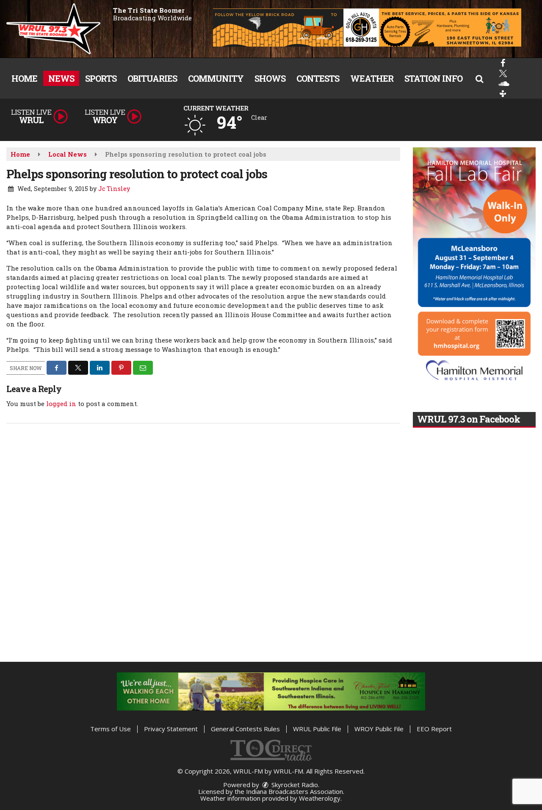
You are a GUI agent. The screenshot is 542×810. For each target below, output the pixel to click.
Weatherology (319, 798)
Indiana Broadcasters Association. (295, 791)
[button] (479, 78)
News (61, 78)
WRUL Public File (317, 728)
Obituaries (152, 78)
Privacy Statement (171, 728)
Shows (269, 78)
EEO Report (434, 728)
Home (24, 78)
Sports (100, 78)
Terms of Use (110, 728)
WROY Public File (379, 728)
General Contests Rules (245, 728)
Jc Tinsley (114, 189)
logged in (61, 403)
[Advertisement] (367, 27)
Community (215, 78)
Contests (317, 78)
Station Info (433, 78)
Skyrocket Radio (294, 784)
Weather (371, 78)
